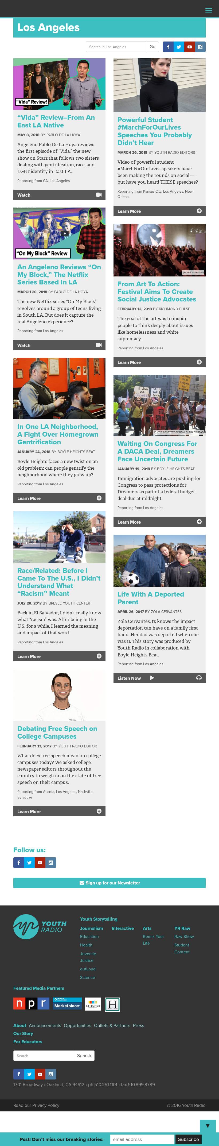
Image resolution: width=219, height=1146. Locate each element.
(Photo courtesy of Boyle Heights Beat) (179, 432)
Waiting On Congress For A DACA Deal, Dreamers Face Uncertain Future (157, 451)
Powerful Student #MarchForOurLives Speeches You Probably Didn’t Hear (155, 131)
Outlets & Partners (112, 1025)
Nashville (85, 791)
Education (89, 936)
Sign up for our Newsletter (112, 883)
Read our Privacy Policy (36, 1105)
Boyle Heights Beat (76, 452)
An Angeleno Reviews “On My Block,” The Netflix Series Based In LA (59, 274)
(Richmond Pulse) (193, 272)
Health (86, 945)
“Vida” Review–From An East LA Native (56, 121)
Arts (147, 928)
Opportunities (77, 1025)
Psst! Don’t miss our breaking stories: (62, 1139)
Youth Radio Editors (174, 152)
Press (138, 1025)
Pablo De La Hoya (63, 135)
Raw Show (184, 936)
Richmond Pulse (174, 309)
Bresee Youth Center (69, 603)
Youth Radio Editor (77, 746)
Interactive (123, 928)
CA (45, 181)
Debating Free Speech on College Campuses (57, 732)
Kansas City (152, 191)
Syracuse (24, 797)
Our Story (23, 1033)
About (19, 1025)
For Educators (27, 1042)
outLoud (88, 969)
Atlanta (48, 791)
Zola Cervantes (166, 612)
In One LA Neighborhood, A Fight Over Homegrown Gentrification (58, 434)
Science (87, 977)
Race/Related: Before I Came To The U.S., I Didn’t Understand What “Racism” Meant (58, 582)
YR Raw (182, 928)
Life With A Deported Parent (151, 598)
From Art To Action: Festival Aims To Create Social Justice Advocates (157, 291)
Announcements (45, 1025)
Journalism (91, 928)
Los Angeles (60, 181)
